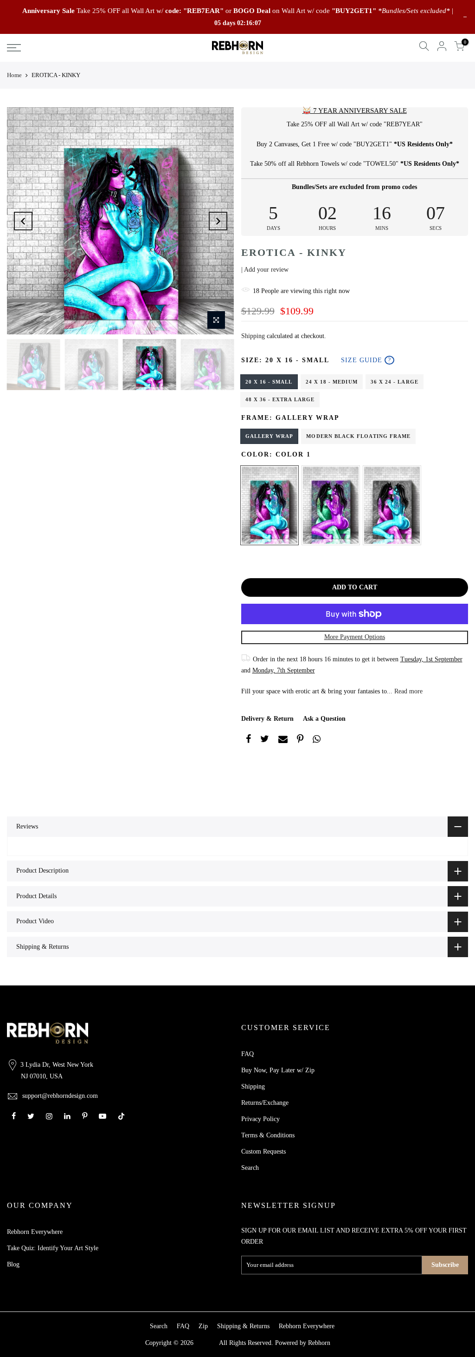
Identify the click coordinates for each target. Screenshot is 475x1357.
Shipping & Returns (243, 1326)
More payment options (354, 636)
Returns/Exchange (265, 1102)
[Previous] (23, 221)
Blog (13, 1264)
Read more (407, 691)
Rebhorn (319, 1342)
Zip (203, 1326)
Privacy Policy (260, 1119)
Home (14, 75)
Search (250, 1167)
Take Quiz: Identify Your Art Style (52, 1248)
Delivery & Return (267, 718)
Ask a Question (324, 718)
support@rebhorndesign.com (60, 1095)
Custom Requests (263, 1151)
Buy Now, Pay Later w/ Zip (278, 1070)
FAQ (247, 1053)
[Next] (218, 221)
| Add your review (265, 269)
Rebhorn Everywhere (35, 1231)
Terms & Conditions (268, 1135)
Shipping (253, 336)
